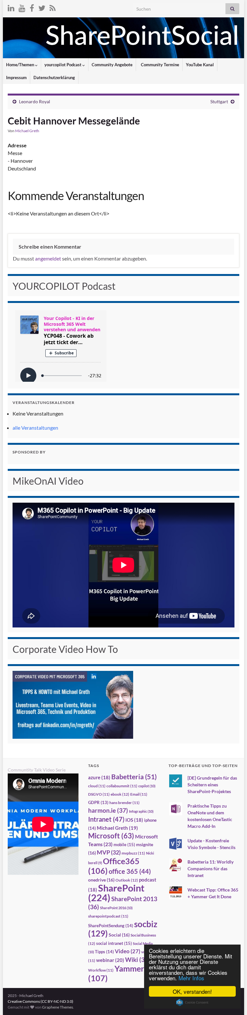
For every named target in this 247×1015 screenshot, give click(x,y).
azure (99, 777)
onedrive (101, 879)
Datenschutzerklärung (54, 77)
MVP (109, 852)
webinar (110, 960)
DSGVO (99, 794)
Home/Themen (20, 64)
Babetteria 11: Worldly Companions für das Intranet (210, 868)
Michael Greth (27, 130)
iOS (134, 820)
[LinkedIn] (11, 7)
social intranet (114, 943)
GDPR (98, 802)
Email (138, 794)
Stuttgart (219, 101)
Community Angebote (112, 64)
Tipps (104, 951)
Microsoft (111, 835)
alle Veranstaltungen (35, 428)
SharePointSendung (110, 925)
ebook (120, 794)
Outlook (126, 880)
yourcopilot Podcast (63, 64)
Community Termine (159, 64)
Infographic (141, 811)
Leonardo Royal (34, 101)
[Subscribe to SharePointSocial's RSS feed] (53, 7)
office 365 (130, 871)
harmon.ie (108, 810)
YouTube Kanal (200, 64)
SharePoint (116, 892)
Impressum (16, 77)
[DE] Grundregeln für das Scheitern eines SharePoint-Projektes (212, 784)
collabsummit (121, 785)
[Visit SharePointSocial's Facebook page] (32, 7)
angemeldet (48, 258)
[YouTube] (22, 7)
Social (119, 934)
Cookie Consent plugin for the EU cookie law (192, 1002)
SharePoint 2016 (116, 908)
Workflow (101, 970)
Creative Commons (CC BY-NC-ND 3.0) (40, 1001)
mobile (124, 844)
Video (127, 951)
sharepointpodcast (108, 916)
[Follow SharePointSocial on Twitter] (41, 7)
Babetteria (134, 777)
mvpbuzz (133, 853)
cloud (96, 785)
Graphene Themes (57, 1007)
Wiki (137, 959)
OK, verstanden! (192, 991)
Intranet (106, 819)
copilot (146, 786)
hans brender (124, 802)
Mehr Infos (191, 978)
